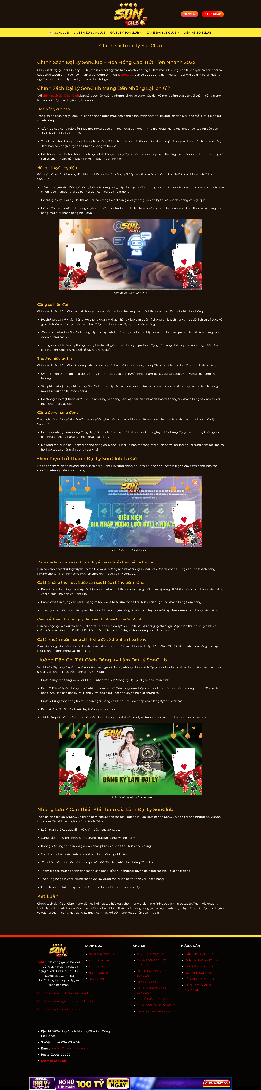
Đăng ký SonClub (124, 32)
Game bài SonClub (161, 32)
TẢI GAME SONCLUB (199, 979)
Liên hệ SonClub (197, 32)
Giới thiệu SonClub (90, 32)
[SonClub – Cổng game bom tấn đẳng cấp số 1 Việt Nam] (130, 14)
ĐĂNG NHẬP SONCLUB (201, 960)
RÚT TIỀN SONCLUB (199, 972)
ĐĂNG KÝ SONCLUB (199, 954)
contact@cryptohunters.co (70, 1048)
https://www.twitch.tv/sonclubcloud (62, 993)
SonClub (61, 32)
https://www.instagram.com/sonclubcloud (67, 1001)
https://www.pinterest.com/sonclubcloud (66, 1009)
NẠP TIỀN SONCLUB (199, 966)
